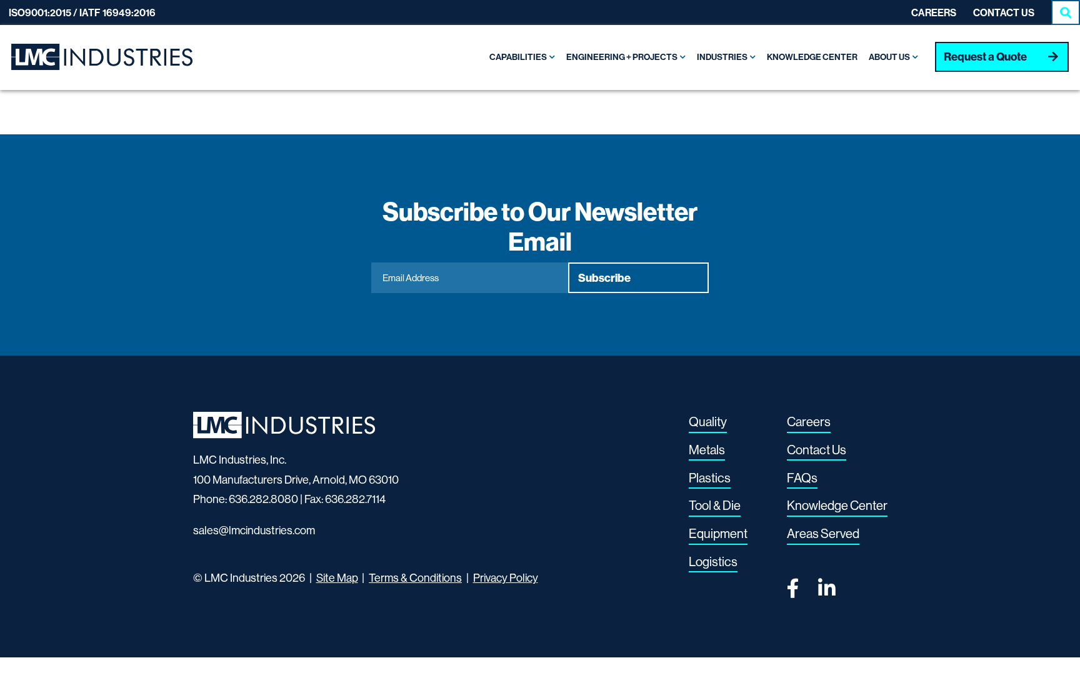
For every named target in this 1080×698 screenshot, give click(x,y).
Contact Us (1003, 13)
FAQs (802, 478)
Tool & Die (715, 505)
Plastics (710, 478)
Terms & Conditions (415, 578)
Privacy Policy (505, 578)
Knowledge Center (837, 505)
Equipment (718, 533)
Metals (707, 449)
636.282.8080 (263, 499)
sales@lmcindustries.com (254, 530)
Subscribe (604, 278)
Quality (708, 421)
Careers (933, 13)
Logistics (713, 561)
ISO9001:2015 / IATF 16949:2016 (82, 13)
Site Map (337, 578)
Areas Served (823, 533)
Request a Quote (985, 56)
